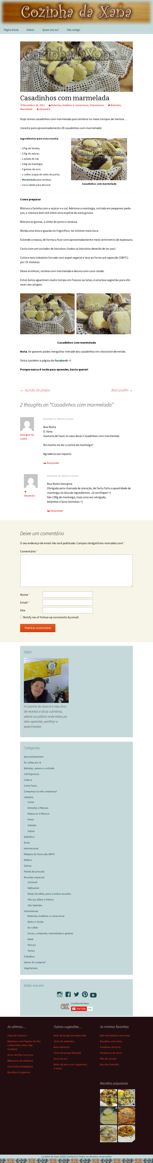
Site (22, 610)
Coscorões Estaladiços (20, 1066)
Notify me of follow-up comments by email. (51, 617)
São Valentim (35, 905)
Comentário (29, 551)
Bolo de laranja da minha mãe (70, 1035)
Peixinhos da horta (110, 1047)
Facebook (61, 360)
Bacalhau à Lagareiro (18, 1072)
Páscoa (32, 945)
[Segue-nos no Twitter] (76, 993)
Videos (30, 30)
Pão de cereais (108, 1058)
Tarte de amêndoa (64, 1041)
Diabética (29, 836)
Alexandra (44, 109)
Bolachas (116, 105)
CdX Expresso (31, 774)
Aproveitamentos (33, 756)
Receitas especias (34, 877)
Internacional (31, 848)
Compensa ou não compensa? (40, 791)
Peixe (31, 819)
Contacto (72, 1156)
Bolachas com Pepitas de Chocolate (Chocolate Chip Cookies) (24, 1045)
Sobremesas (97, 105)
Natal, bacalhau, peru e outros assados (49, 893)
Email (24, 602)
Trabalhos (29, 956)
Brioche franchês (109, 1064)
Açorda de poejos (35, 390)
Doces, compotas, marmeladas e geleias (50, 933)
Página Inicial (11, 30)
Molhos (28, 860)
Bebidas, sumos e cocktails (39, 768)
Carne (31, 802)
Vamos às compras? (35, 962)
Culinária (28, 797)
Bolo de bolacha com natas (115, 1035)
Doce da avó (61, 1058)
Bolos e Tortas (36, 921)
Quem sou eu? (50, 30)
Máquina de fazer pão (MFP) (39, 854)
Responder (53, 463)
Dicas (27, 842)
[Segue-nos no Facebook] (68, 993)
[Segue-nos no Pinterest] (85, 993)
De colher (33, 927)
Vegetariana (30, 968)
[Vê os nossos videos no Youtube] (93, 993)
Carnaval (32, 882)
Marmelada (26, 109)
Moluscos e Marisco (39, 813)
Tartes (31, 950)
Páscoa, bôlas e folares (41, 899)
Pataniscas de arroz (111, 1053)
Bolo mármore (62, 1047)
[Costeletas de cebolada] (126, 1115)
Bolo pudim (122, 390)
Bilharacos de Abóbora (20, 1060)
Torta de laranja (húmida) (67, 1053)
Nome (25, 594)
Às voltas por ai (32, 762)
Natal (30, 939)
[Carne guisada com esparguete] (126, 1133)
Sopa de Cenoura (17, 1035)
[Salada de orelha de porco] (108, 1097)
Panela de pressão (34, 871)
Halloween (33, 888)
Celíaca (28, 779)
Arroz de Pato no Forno (20, 1055)
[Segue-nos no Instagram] (60, 993)
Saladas (32, 825)
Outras (28, 865)
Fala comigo (73, 30)
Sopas (31, 831)
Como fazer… (31, 785)
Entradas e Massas (38, 808)
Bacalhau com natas (111, 1041)
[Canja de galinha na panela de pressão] (108, 1133)
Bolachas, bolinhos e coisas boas (69, 105)
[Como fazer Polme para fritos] (108, 1115)
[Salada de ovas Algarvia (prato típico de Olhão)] (126, 1097)
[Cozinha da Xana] (76, 13)
